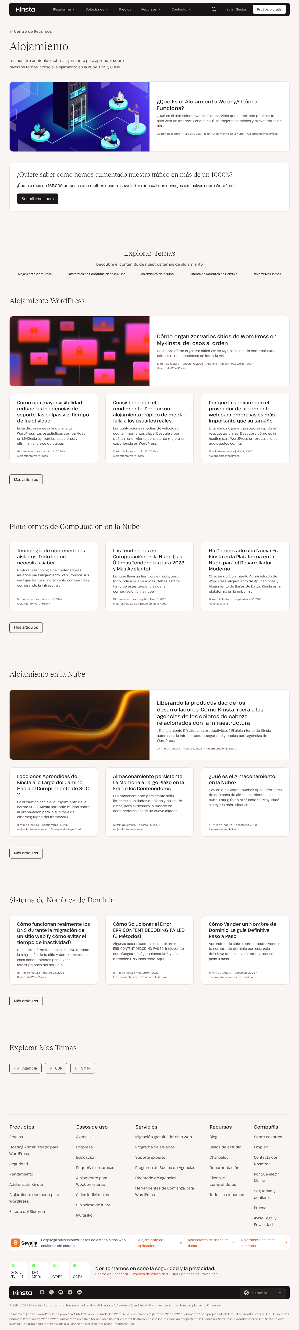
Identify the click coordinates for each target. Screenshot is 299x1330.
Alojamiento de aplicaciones (150, 1243)
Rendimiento (21, 1174)
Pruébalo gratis (269, 9)
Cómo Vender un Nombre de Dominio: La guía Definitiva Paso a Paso (242, 930)
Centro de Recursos (32, 31)
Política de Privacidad (150, 1274)
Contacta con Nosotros (266, 1160)
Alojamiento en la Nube (157, 274)
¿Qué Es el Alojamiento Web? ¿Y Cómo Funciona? (207, 105)
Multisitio (84, 1215)
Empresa (84, 1147)
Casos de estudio (225, 1147)
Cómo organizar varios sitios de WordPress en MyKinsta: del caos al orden (217, 339)
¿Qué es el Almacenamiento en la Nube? (242, 779)
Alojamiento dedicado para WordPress (34, 1198)
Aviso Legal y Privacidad (265, 1221)
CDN (56, 1068)
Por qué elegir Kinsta (266, 1177)
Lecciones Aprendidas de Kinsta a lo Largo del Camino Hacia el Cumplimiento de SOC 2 (53, 785)
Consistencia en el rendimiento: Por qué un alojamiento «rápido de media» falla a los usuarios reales (149, 411)
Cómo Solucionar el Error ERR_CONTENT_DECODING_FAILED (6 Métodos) (149, 930)
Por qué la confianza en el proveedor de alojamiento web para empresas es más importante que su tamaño (242, 411)
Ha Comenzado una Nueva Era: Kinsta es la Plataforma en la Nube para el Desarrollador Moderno (245, 559)
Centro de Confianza (111, 1274)
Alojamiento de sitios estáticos (258, 1243)
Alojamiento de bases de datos (208, 1243)
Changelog (219, 1157)
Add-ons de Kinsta (26, 1184)
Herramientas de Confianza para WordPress (164, 1191)
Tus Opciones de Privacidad (195, 1274)
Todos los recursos (227, 1194)
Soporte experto (150, 1157)
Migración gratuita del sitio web (163, 1136)
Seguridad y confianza (264, 1194)
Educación (86, 1157)
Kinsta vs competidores (223, 1181)
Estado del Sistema (27, 1211)
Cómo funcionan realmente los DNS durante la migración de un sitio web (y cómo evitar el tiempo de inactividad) (53, 933)
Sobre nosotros (268, 1136)
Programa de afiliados (155, 1147)
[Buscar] (214, 9)
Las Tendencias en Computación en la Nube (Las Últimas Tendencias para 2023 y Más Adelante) (149, 559)
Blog (213, 1136)
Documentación (224, 1167)
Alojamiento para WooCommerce (91, 1181)
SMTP (82, 1068)
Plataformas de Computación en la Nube (96, 274)
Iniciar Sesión (236, 9)
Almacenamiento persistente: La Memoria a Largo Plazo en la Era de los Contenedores (148, 782)
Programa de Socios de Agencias (165, 1167)
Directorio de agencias (155, 1177)
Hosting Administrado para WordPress (33, 1150)
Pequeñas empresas (95, 1167)
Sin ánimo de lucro (93, 1204)
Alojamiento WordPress (35, 274)
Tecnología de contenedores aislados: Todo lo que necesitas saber (51, 556)
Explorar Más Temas (267, 274)
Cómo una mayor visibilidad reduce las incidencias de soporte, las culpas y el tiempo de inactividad (53, 411)
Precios (16, 1136)
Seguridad (18, 1163)
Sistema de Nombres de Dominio (213, 274)
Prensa (260, 1207)
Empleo (261, 1147)
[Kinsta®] (25, 9)
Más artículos (26, 479)
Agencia (25, 1068)
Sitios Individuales (92, 1194)
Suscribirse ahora (38, 198)
